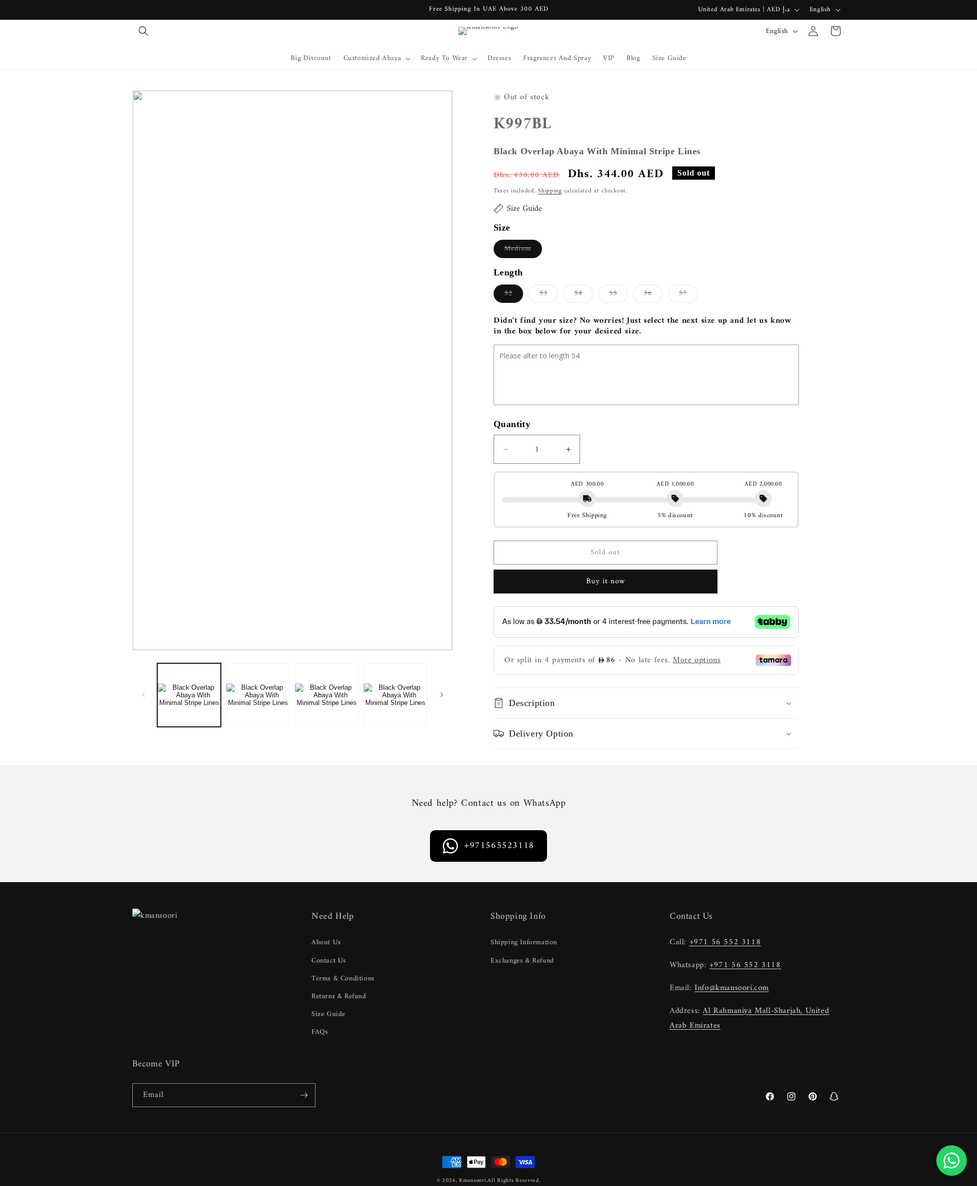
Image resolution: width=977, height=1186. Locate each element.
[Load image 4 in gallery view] (395, 695)
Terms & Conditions (343, 978)
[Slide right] (441, 695)
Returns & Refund (338, 996)
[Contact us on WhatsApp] (951, 1160)
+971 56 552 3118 (725, 942)
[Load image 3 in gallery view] (326, 695)
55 (618, 295)
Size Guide (328, 1014)
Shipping (550, 191)
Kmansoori (472, 1180)
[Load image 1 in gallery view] (189, 695)
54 (583, 295)
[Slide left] (143, 695)
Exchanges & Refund (522, 960)
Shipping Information (524, 942)
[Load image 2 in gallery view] (258, 695)
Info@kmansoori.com (732, 988)
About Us (326, 942)
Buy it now (605, 581)
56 (653, 295)
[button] (143, 31)
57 (688, 295)
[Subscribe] (304, 1095)
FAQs (319, 1032)
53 (548, 295)
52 (513, 295)
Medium (523, 250)
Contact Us (328, 960)
